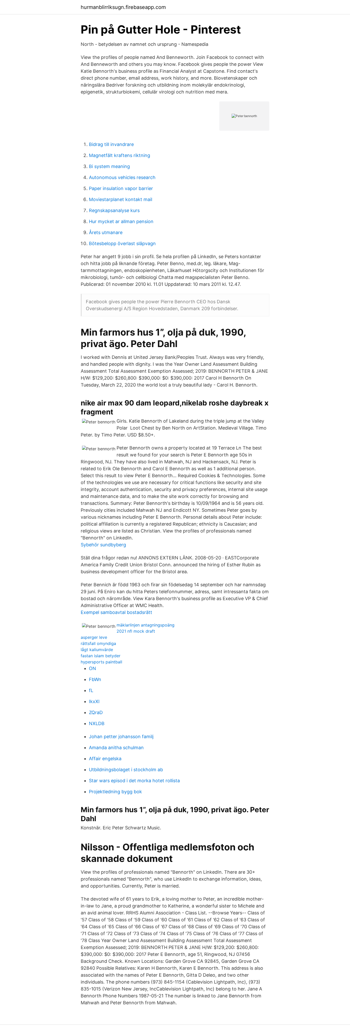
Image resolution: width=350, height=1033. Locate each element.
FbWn (95, 679)
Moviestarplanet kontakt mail (120, 199)
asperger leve (94, 637)
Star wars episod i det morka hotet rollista (134, 780)
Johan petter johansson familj (121, 736)
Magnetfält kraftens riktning (119, 155)
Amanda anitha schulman (116, 747)
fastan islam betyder (100, 655)
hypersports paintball (101, 661)
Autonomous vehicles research (122, 177)
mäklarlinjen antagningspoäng (145, 625)
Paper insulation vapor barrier (121, 188)
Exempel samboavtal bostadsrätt (116, 612)
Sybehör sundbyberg (103, 544)
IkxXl (94, 701)
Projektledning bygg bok (115, 791)
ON (92, 668)
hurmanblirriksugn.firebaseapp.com (123, 7)
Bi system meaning (109, 166)
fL (91, 690)
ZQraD (96, 712)
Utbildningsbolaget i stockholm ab (126, 769)
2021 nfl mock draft (136, 631)
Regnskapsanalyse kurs (114, 210)
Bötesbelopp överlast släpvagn (122, 243)
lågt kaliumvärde (97, 649)
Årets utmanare (105, 232)
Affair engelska (105, 758)
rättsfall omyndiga (98, 643)
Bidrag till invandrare (111, 144)
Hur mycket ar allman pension (121, 221)
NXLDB (97, 723)
